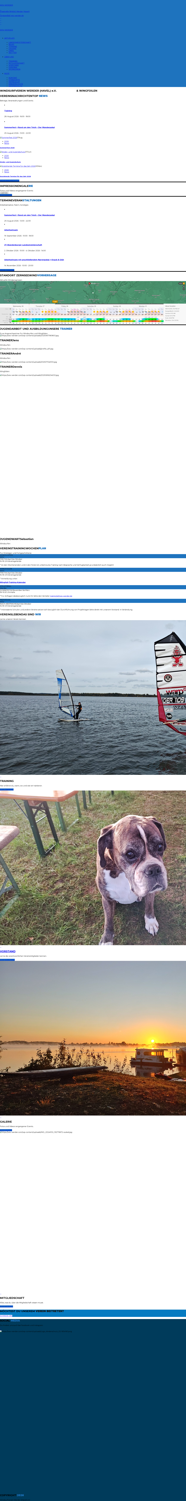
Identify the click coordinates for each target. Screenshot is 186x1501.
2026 (6, 141)
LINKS (11, 51)
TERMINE (13, 47)
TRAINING (13, 61)
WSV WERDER (6, 5)
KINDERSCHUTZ (16, 84)
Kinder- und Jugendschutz (10, 162)
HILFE (6, 73)
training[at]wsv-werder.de (61, 596)
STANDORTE (14, 80)
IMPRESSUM (14, 82)
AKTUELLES (9, 38)
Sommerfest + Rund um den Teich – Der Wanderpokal (29, 127)
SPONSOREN (14, 69)
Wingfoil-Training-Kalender (13, 582)
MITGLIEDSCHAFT (17, 63)
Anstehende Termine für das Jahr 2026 (15, 176)
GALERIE (12, 49)
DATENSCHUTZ (15, 86)
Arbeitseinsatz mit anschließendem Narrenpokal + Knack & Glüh (34, 260)
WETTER (13, 53)
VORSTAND (14, 65)
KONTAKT (13, 78)
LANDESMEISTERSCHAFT (20, 42)
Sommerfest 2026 (7, 148)
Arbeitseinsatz (11, 230)
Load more (4, 193)
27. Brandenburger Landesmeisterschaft (23, 245)
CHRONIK (13, 67)
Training (8, 111)
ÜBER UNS (9, 57)
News (6, 143)
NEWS (11, 44)
